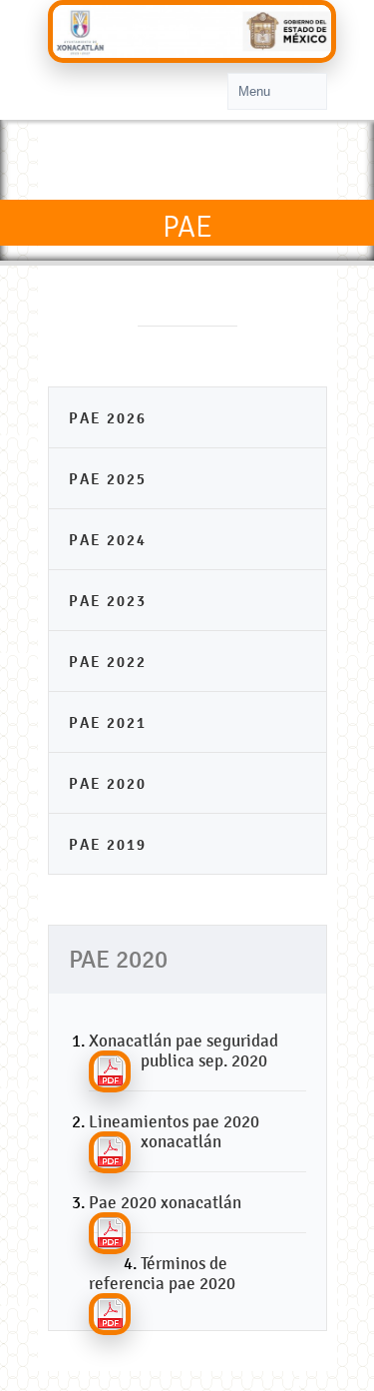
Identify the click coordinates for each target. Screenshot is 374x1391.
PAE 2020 (108, 783)
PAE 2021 (108, 722)
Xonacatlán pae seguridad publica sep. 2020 (183, 1050)
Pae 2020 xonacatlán (165, 1202)
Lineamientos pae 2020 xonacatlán (174, 1131)
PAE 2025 (108, 478)
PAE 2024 (108, 539)
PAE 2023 (108, 600)
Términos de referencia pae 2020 (162, 1273)
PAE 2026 (108, 417)
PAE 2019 (108, 844)
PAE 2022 (108, 661)
